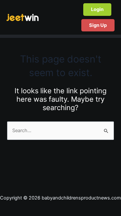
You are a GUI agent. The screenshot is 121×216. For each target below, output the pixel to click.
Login (97, 9)
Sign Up (98, 25)
